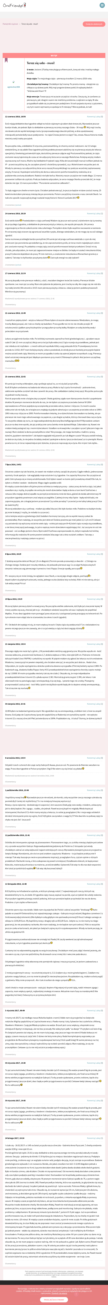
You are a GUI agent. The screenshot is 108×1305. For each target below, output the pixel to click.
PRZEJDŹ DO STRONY (54, 1299)
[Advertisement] (54, 40)
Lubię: (98, 116)
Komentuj (91, 116)
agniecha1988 (13, 87)
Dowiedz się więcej (59, 1293)
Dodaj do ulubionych (94, 24)
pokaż (18, 205)
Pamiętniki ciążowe (10, 24)
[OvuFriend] (14, 7)
